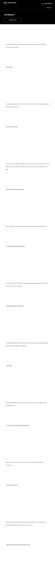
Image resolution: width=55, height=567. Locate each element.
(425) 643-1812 (48, 3)
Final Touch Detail (9, 3)
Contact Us (12, 20)
